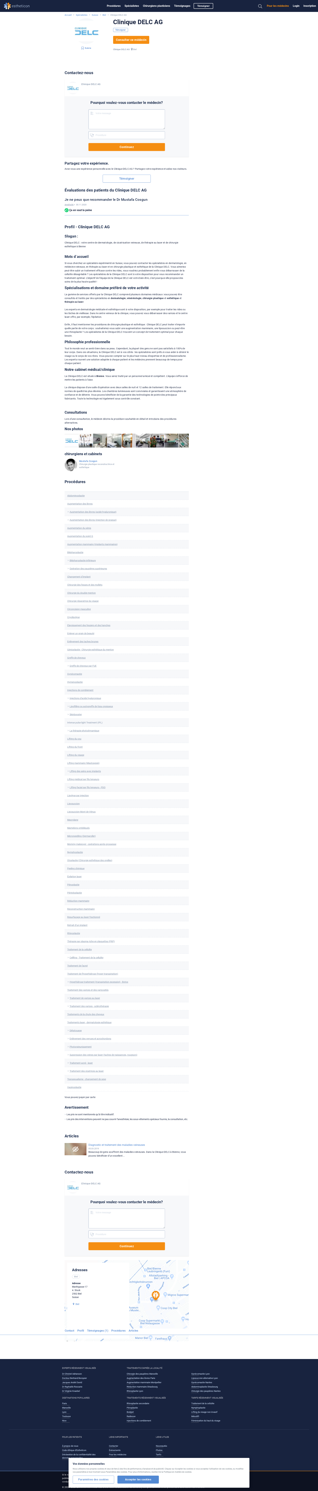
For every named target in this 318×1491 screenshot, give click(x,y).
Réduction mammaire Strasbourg (142, 1386)
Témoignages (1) (97, 1330)
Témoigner (203, 5)
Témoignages (182, 5)
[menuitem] (114, 6)
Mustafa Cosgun (88, 461)
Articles (133, 1330)
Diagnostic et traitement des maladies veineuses (116, 1144)
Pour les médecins (278, 5)
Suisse (95, 15)
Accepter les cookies (138, 1479)
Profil (80, 1330)
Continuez (127, 147)
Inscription (309, 5)
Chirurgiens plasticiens (156, 5)
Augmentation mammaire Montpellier (144, 1382)
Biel (104, 15)
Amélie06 (69, 204)
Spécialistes (132, 5)
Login (296, 5)
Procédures (114, 5)
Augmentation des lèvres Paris (141, 1378)
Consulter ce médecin (131, 40)
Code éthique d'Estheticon (74, 1450)
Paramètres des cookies (93, 1479)
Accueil (68, 15)
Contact (69, 1330)
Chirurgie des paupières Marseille (142, 1374)
